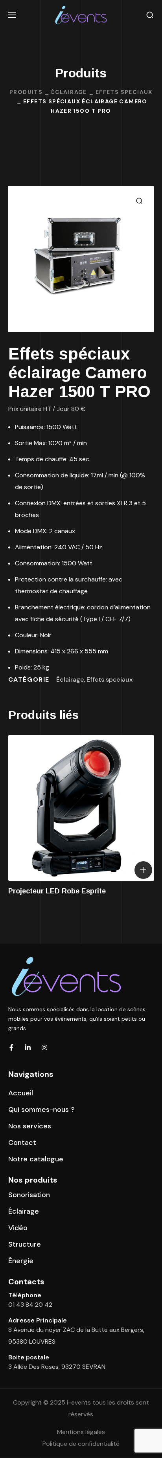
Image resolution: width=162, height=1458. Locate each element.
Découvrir (143, 870)
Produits (25, 91)
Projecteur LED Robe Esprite (57, 891)
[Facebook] (11, 1047)
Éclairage (69, 91)
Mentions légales (81, 1432)
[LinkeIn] (28, 1047)
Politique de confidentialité (81, 1444)
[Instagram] (44, 1047)
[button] (150, 15)
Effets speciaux (124, 91)
